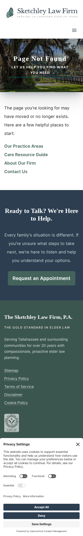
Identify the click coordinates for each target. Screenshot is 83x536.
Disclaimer (13, 394)
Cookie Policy (16, 402)
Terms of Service (19, 386)
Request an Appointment (41, 278)
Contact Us (15, 171)
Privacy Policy (16, 378)
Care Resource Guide (26, 154)
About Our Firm (20, 163)
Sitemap (11, 370)
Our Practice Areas (23, 146)
